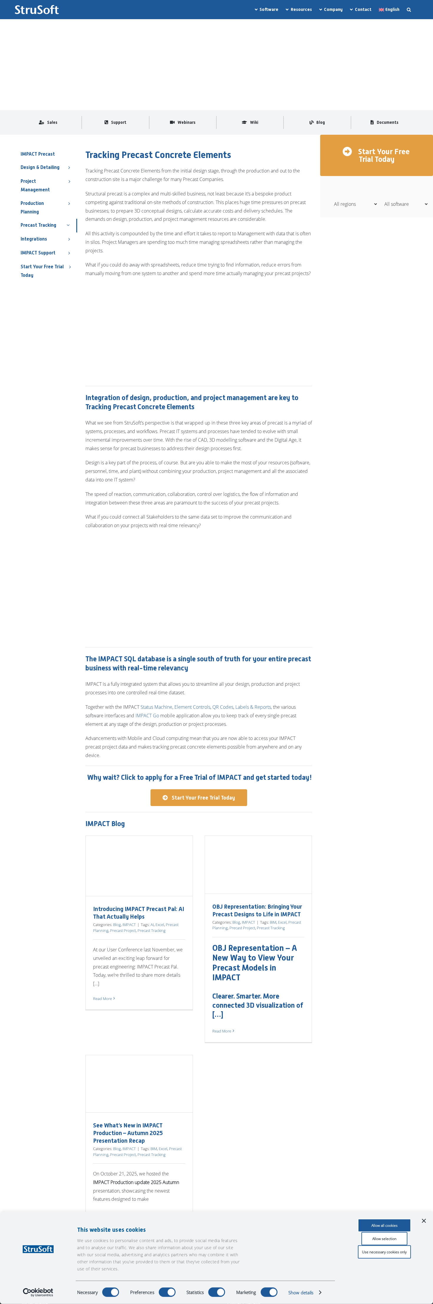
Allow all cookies (384, 1225)
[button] (409, 9)
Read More (102, 998)
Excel (160, 924)
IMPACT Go (147, 715)
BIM (273, 922)
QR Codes (222, 707)
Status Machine (156, 707)
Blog (117, 924)
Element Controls (192, 707)
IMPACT (129, 924)
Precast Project (123, 930)
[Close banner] (424, 1221)
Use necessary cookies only (384, 1251)
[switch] (167, 1292)
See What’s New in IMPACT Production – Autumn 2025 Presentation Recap (128, 1133)
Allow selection (384, 1238)
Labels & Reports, (253, 707)
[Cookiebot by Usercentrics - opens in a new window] (38, 1292)
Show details (300, 1292)
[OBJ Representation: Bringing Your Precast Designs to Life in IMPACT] (258, 864)
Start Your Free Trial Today (383, 155)
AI (152, 924)
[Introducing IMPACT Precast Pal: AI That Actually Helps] (139, 866)
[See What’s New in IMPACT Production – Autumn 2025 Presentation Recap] (139, 1083)
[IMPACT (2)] (59, 36)
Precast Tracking (152, 930)
